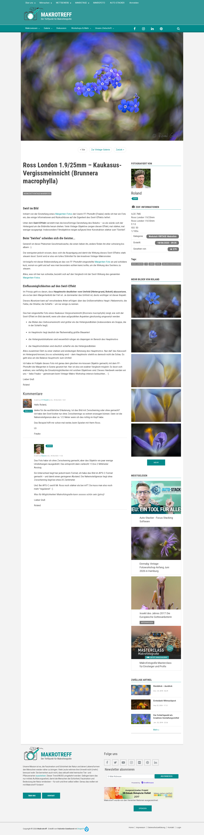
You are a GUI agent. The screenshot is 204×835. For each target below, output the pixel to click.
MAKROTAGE (80, 4)
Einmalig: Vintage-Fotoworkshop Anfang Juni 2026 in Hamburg (154, 567)
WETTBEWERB (61, 4)
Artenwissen (147, 622)
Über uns (28, 4)
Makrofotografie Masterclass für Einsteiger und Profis (156, 664)
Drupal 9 (81, 829)
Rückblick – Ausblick (162, 686)
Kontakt (51, 796)
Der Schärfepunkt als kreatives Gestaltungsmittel (166, 716)
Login (179, 827)
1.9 (146, 264)
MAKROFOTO (99, 3)
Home (131, 827)
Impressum (140, 827)
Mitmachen (43, 4)
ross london (137, 264)
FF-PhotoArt (45, 400)
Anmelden (134, 3)
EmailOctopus (149, 782)
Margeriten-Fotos (63, 214)
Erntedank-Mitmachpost (164, 701)
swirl (158, 264)
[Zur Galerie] (34, 13)
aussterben (41, 776)
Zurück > (120, 149)
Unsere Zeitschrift (103, 28)
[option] (102, 86)
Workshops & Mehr (80, 28)
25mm (151, 264)
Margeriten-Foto (102, 262)
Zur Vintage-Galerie (100, 149)
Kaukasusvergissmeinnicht (174, 264)
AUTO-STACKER (117, 3)
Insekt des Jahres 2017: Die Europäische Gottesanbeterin (156, 615)
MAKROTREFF (56, 14)
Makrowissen (31, 28)
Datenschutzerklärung (156, 827)
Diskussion (61, 28)
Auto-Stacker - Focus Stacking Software (156, 519)
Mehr (155, 730)
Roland (43, 456)
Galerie (47, 28)
